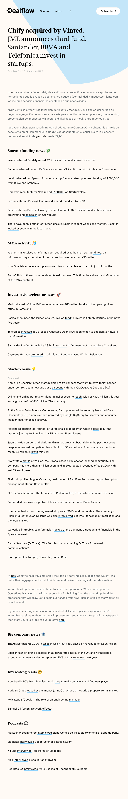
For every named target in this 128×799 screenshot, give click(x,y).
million (57, 160)
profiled (24, 479)
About (58, 11)
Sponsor (45, 11)
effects (46, 708)
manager (74, 699)
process (66, 275)
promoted (37, 354)
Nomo (11, 92)
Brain (64, 557)
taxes (46, 643)
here (62, 619)
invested (26, 331)
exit (88, 266)
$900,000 (113, 178)
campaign (31, 214)
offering (39, 511)
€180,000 (58, 192)
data (57, 681)
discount (57, 387)
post (96, 428)
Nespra (32, 557)
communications (18, 548)
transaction (57, 257)
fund (82, 304)
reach (78, 396)
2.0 (25, 415)
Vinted (97, 252)
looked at (13, 228)
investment (60, 345)
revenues (79, 657)
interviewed (28, 493)
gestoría (41, 136)
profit (34, 451)
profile (26, 460)
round (66, 201)
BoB (13, 575)
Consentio (45, 557)
